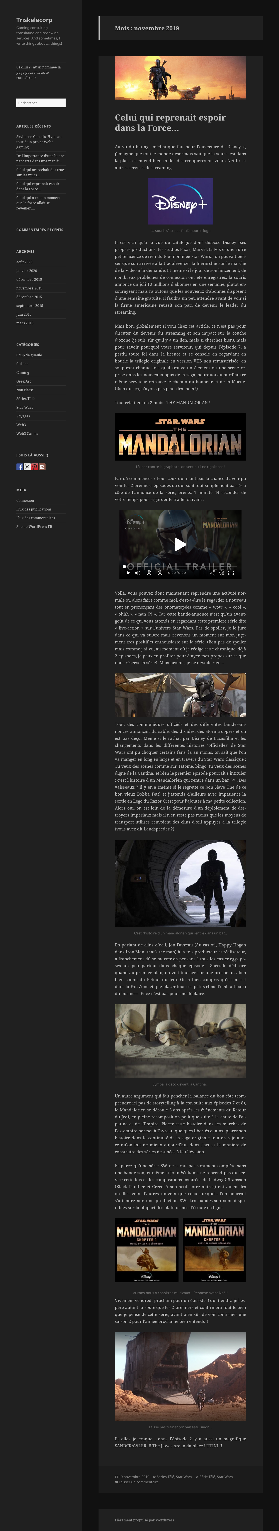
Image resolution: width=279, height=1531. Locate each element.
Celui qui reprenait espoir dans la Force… (170, 122)
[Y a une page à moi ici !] (19, 466)
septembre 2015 (29, 305)
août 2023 (24, 262)
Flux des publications (33, 509)
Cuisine (22, 363)
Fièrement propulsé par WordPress (144, 1520)
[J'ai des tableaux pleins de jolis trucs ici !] (34, 466)
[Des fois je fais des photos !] (42, 466)
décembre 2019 (29, 279)
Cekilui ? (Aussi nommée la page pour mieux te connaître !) (38, 72)
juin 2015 (24, 314)
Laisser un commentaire (139, 1482)
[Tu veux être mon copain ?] (27, 466)
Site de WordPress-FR (34, 526)
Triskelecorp (34, 20)
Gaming (22, 372)
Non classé (25, 390)
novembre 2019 (29, 288)
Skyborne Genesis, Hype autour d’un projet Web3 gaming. (39, 142)
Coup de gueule (29, 355)
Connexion (25, 500)
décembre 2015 (29, 296)
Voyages (23, 416)
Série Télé (207, 1476)
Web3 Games (27, 433)
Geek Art (23, 381)
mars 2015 (25, 323)
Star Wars (24, 407)
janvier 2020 (26, 270)
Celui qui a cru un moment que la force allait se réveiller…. (38, 203)
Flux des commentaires (35, 517)
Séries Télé (25, 398)
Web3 (21, 424)
